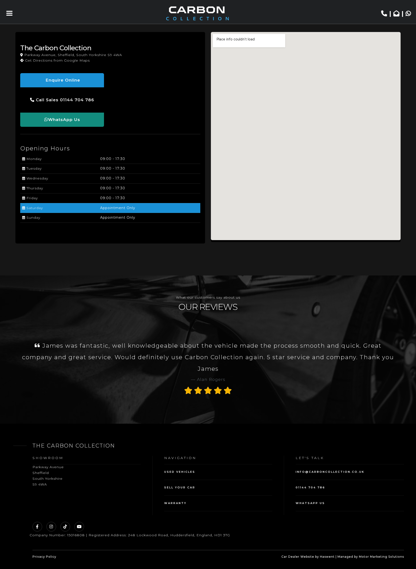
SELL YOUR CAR (179, 487)
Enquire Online (62, 80)
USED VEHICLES (179, 471)
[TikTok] (65, 526)
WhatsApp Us (64, 119)
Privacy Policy (44, 556)
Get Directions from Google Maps (57, 60)
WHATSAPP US (310, 503)
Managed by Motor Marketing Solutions (371, 556)
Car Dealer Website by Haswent (308, 556)
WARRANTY (175, 503)
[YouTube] (79, 526)
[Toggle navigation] (9, 13)
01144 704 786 (310, 487)
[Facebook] (37, 526)
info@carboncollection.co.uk (330, 471)
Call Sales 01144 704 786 (64, 99)
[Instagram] (51, 526)
